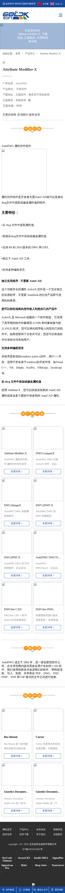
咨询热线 (10, 889)
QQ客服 (26, 889)
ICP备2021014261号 (33, 849)
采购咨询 (22, 100)
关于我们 (40, 834)
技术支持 (7, 834)
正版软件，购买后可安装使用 (32, 94)
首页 (17, 53)
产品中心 (30, 53)
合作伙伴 (40, 829)
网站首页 (7, 829)
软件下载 (24, 834)
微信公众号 (42, 889)
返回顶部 (59, 889)
